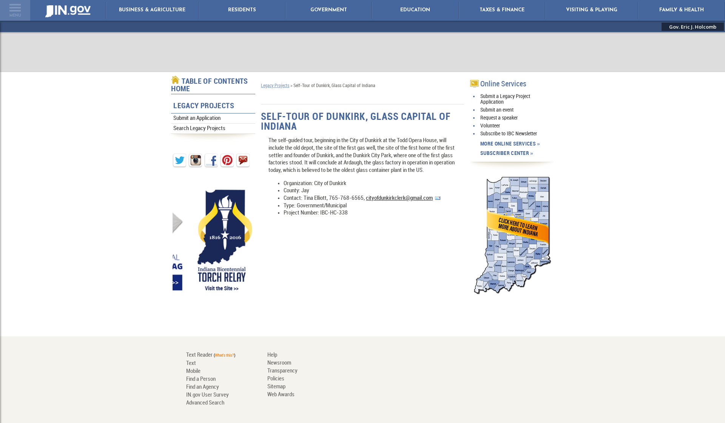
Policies (275, 379)
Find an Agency (202, 387)
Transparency (282, 371)
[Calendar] (454, 360)
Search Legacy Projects (199, 129)
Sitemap (276, 387)
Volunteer (490, 126)
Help (272, 355)
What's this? (224, 355)
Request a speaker (499, 118)
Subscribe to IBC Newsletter (508, 133)
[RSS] (454, 379)
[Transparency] (402, 360)
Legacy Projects (203, 106)
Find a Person (201, 379)
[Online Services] (351, 360)
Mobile (193, 371)
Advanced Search (205, 403)
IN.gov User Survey (207, 395)
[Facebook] (402, 379)
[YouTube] (428, 379)
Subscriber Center (504, 153)
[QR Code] (377, 360)
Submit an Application (197, 118)
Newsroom (279, 363)
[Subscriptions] (428, 360)
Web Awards (281, 395)
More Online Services (508, 144)
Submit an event (497, 110)
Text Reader (199, 355)
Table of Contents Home (209, 85)
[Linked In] (351, 379)
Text (191, 363)
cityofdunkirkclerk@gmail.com (399, 198)
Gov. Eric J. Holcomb (692, 26)
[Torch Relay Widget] (215, 239)
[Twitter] (377, 379)
